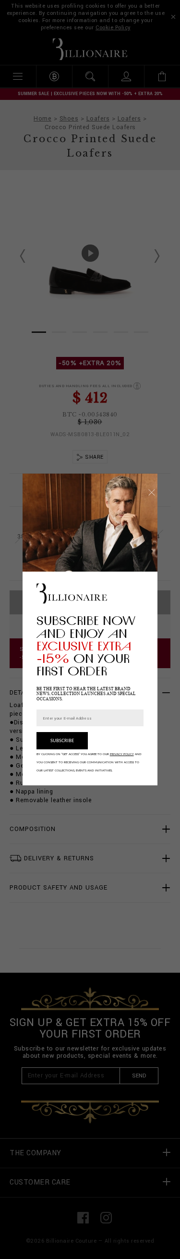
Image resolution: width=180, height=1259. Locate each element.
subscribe (62, 741)
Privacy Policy (122, 754)
